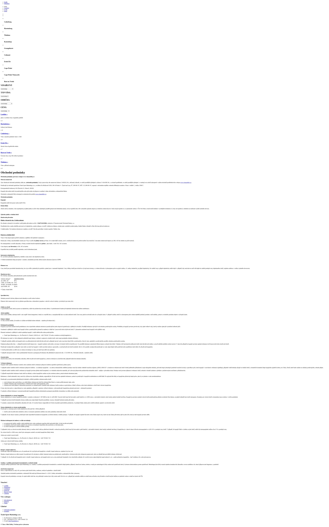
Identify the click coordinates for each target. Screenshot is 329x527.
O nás (5, 9)
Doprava (6, 501)
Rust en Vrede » (6, 152)
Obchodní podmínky (9, 509)
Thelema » (4, 162)
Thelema (6, 493)
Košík (5, 2)
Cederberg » (5, 133)
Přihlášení (6, 3)
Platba (5, 503)
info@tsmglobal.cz (13, 521)
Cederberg (7, 489)
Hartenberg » (5, 124)
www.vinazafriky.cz (185, 182)
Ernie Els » (4, 143)
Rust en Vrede (8, 492)
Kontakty (6, 511)
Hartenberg (7, 487)
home (5, 11)
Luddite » (4, 114)
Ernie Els (6, 490)
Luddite (6, 485)
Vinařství (6, 8)
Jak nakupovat (8, 500)
